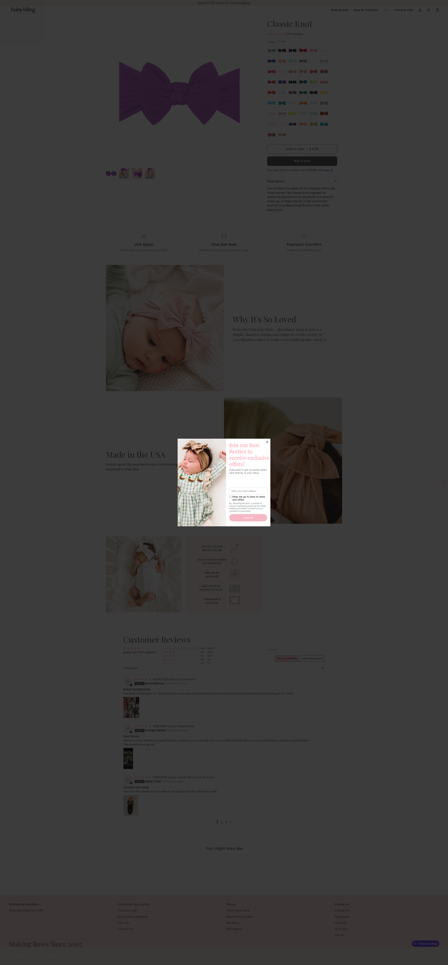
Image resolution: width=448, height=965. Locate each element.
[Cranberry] (272, 83)
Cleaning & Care (237, 910)
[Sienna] (325, 114)
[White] (325, 51)
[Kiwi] (314, 83)
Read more (275, 210)
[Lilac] (293, 93)
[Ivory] (314, 62)
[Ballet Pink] (283, 125)
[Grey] (325, 62)
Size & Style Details (239, 917)
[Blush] (293, 72)
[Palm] (283, 104)
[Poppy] (272, 93)
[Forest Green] (293, 83)
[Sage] (304, 62)
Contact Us (125, 929)
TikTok (339, 935)
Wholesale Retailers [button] (24, 904)
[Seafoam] (314, 114)
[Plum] (293, 125)
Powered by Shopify (61, 956)
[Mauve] (304, 72)
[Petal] (293, 104)
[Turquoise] (325, 125)
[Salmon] (314, 72)
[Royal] (272, 62)
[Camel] (325, 72)
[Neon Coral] (304, 125)
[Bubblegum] (314, 51)
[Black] (283, 51)
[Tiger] (304, 104)
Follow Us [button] (342, 904)
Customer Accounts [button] (133, 904)
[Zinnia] (283, 114)
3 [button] (226, 822)
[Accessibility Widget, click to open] (442, 482)
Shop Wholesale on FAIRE (26, 910)
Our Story (232, 923)
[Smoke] (314, 93)
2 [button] (221, 822)
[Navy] (293, 51)
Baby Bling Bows (24, 956)
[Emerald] (304, 83)
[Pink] (283, 72)
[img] (143, 679)
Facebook (342, 917)
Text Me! (123, 923)
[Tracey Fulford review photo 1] (128, 758)
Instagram (342, 910)
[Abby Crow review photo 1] (130, 805)
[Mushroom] (325, 104)
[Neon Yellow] (293, 114)
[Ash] (314, 104)
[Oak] (282, 135)
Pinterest (341, 923)
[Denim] (272, 51)
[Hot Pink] (272, 72)
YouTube (341, 929)
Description (276, 181)
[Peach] (272, 125)
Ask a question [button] (312, 658)
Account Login (127, 910)
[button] (339, 10)
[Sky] (283, 93)
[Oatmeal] (272, 114)
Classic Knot (187, 679)
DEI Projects (234, 929)
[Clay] (272, 135)
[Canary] (325, 93)
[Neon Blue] (272, 104)
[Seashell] (325, 83)
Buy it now (302, 161)
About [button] (231, 904)
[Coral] (283, 62)
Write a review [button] (287, 658)
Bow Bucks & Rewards (132, 917)
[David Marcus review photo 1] (131, 707)
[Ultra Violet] (283, 83)
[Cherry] (304, 51)
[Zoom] (180, 93)
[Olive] (314, 125)
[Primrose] (304, 114)
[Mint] (293, 62)
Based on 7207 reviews (139, 652)
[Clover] (304, 93)
